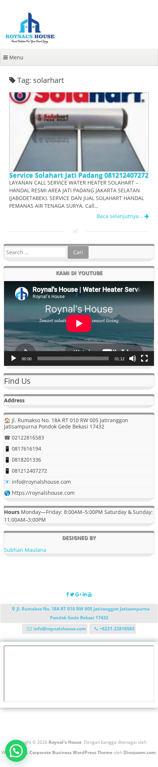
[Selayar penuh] (144, 358)
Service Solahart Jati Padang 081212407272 (78, 175)
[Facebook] (68, 594)
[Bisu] (132, 358)
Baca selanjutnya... (120, 216)
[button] (16, 751)
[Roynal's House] (30, 41)
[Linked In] (85, 594)
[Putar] (13, 358)
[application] (79, 323)
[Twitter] (72, 594)
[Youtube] (90, 594)
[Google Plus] (79, 594)
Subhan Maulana (25, 549)
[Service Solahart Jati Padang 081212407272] (79, 169)
